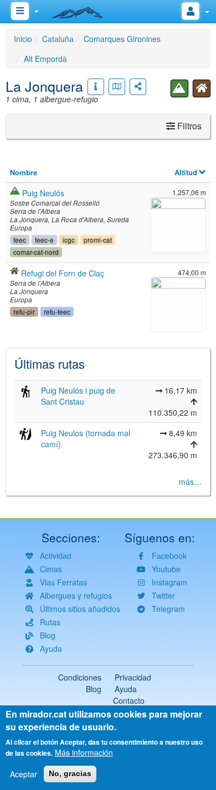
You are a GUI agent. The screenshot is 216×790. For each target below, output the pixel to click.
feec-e (44, 239)
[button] (178, 223)
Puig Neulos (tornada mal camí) (85, 438)
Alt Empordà (45, 58)
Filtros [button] (188, 125)
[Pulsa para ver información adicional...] (96, 87)
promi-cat (98, 239)
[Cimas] (179, 88)
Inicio (23, 38)
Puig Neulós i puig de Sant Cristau (78, 396)
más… (190, 481)
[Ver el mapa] (117, 87)
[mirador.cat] (83, 10)
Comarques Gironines (122, 38)
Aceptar (23, 773)
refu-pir (24, 311)
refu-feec (57, 311)
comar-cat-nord (36, 252)
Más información (84, 752)
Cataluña (58, 38)
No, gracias (70, 773)
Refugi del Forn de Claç (62, 273)
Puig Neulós (43, 192)
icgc (69, 239)
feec (19, 239)
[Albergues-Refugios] (201, 88)
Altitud (185, 172)
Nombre (23, 172)
